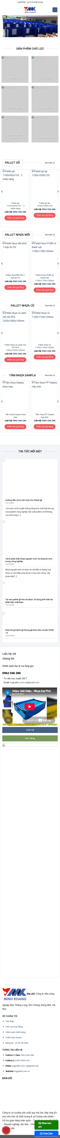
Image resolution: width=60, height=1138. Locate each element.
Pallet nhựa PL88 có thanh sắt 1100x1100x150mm (44, 278)
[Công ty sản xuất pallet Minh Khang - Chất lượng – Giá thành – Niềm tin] (30, 9)
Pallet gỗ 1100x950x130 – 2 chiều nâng (15, 206)
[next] (57, 197)
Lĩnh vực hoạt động (14, 1026)
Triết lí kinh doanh (14, 1037)
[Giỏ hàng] (54, 9)
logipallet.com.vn (22, 1071)
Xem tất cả (50, 163)
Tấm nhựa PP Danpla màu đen (44, 415)
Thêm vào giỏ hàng (15, 218)
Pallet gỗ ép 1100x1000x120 (44, 204)
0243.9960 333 (22, 1060)
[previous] (2, 197)
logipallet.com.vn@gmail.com (24, 682)
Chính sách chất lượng (16, 1032)
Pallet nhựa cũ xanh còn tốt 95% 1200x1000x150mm (15, 347)
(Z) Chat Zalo (46, 1133)
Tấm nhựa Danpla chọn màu (15, 415)
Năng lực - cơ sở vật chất (17, 1043)
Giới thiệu (10, 1021)
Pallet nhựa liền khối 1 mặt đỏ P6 (15, 276)
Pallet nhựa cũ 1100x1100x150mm (44, 346)
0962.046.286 (19, 212)
